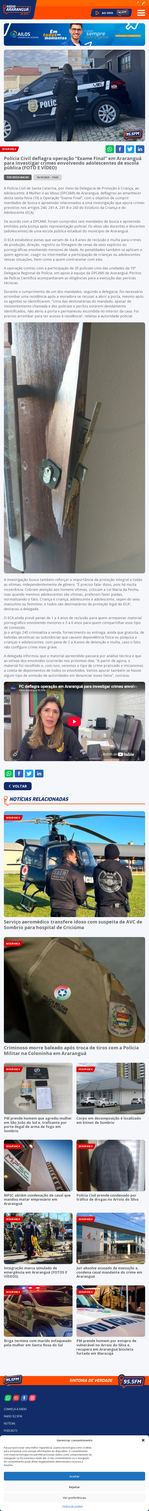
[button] (143, 1440)
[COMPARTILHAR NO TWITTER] (130, 149)
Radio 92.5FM (13, 1416)
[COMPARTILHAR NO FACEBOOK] (120, 149)
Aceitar (74, 1476)
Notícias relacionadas (38, 799)
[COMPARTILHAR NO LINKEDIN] (140, 149)
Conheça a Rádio (15, 1409)
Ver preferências (74, 1498)
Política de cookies (72, 1506)
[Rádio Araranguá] (17, 10)
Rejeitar (74, 1487)
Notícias (9, 1423)
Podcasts (10, 1431)
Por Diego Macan (18, 177)
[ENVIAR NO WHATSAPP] (110, 149)
